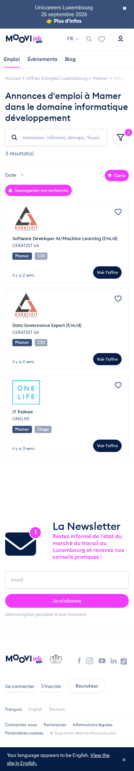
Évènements (42, 59)
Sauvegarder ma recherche (41, 190)
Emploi (12, 59)
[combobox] (15, 175)
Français (13, 709)
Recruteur (87, 686)
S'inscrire (51, 686)
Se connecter (19, 686)
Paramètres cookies (24, 733)
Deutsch (57, 709)
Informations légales (92, 724)
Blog (70, 59)
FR (70, 38)
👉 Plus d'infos (63, 21)
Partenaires (55, 724)
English (35, 709)
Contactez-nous (21, 724)
